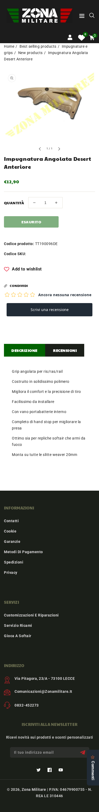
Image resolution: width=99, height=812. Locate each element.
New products (30, 53)
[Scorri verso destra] (59, 149)
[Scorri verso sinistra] (40, 149)
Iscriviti (83, 752)
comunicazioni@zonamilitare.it (43, 691)
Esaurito (31, 221)
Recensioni (65, 350)
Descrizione (24, 350)
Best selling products (38, 46)
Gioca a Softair (17, 636)
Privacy (10, 572)
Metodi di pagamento (23, 552)
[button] (81, 16)
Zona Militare (34, 789)
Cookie (10, 531)
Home (9, 46)
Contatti (11, 521)
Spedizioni (13, 562)
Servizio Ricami (18, 625)
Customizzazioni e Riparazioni (31, 615)
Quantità (14, 202)
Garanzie (12, 541)
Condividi (19, 285)
